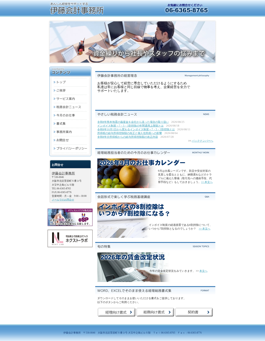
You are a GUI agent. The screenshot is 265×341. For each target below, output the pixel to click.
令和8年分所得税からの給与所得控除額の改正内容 (127, 136)
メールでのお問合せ (63, 199)
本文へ (203, 270)
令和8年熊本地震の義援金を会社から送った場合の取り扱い (133, 121)
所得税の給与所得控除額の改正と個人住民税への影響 (129, 133)
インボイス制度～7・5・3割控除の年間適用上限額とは (130, 125)
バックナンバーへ (202, 140)
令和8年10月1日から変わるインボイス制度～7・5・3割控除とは (136, 129)
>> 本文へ (207, 182)
